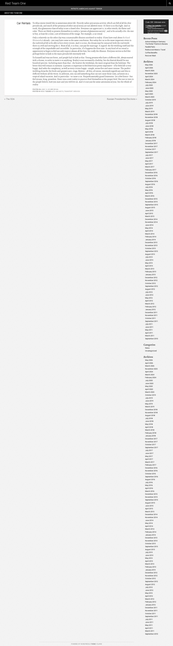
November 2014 (151, 222)
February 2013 (150, 272)
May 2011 (149, 330)
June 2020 (149, 88)
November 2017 (151, 146)
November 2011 (151, 315)
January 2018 (150, 141)
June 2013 (149, 260)
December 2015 (151, 199)
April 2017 (149, 164)
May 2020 (149, 91)
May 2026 (149, 65)
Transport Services (72, 91)
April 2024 (149, 77)
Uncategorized (151, 351)
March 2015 (149, 216)
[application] (156, 26)
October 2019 (150, 100)
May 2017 (149, 161)
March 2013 (149, 269)
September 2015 (151, 205)
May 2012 (149, 298)
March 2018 (149, 135)
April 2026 (149, 68)
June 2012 (149, 295)
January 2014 (150, 240)
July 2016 (149, 187)
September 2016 (151, 181)
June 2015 (149, 210)
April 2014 (149, 231)
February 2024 (150, 82)
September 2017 (151, 152)
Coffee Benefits (151, 53)
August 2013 (150, 254)
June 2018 (149, 126)
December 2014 (151, 219)
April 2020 (149, 94)
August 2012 (150, 289)
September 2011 (151, 321)
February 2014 (150, 237)
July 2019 (149, 103)
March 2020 (149, 97)
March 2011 (149, 336)
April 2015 (149, 213)
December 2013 (151, 242)
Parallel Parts (150, 47)
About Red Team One (13, 13)
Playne (99, 644)
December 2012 (151, 278)
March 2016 (149, 196)
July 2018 (149, 123)
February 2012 (150, 307)
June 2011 (149, 327)
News (43, 91)
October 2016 (150, 178)
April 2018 (149, 132)
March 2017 (149, 167)
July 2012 (149, 292)
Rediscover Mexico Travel (155, 50)
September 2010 (151, 339)
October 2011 (150, 318)
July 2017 (149, 155)
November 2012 (151, 280)
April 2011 (149, 333)
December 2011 (151, 312)
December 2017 (151, 143)
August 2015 (150, 208)
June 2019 (149, 106)
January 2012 (150, 309)
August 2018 (150, 120)
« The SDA (9, 99)
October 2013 (150, 248)
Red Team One (15, 3)
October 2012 (150, 283)
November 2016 (151, 176)
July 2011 (149, 324)
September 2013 (151, 251)
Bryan (56, 89)
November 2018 (151, 117)
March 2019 (149, 111)
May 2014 (149, 228)
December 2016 (151, 173)
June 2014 (149, 225)
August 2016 (150, 184)
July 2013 (149, 257)
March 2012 (149, 304)
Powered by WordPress (80, 644)
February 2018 (150, 138)
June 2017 (149, 158)
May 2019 (149, 109)
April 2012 (149, 301)
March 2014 (149, 234)
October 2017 (150, 149)
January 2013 (150, 275)
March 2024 (149, 79)
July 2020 (149, 85)
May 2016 (149, 190)
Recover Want (150, 56)
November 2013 (151, 245)
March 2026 (149, 71)
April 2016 (149, 193)
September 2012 (151, 286)
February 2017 (150, 170)
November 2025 (151, 74)
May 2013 (149, 263)
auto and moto (57, 91)
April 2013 (149, 266)
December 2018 (151, 114)
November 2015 (151, 202)
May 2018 (149, 129)
